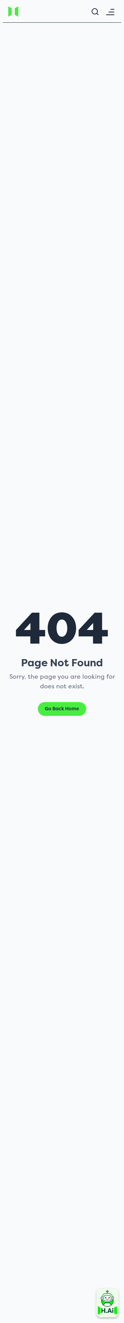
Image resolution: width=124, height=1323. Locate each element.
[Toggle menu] (110, 11)
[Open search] (95, 12)
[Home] (26, 12)
